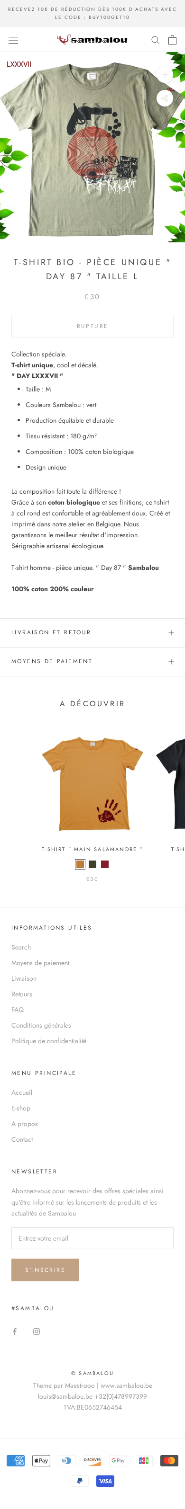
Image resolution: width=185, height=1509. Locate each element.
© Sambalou (92, 1373)
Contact (22, 1139)
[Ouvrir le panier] (172, 39)
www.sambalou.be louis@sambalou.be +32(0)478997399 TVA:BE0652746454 (95, 1396)
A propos (24, 1123)
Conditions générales (41, 1025)
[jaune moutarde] (80, 864)
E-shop (20, 1108)
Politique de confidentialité (48, 1041)
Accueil (21, 1092)
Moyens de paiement (51, 661)
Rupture (93, 326)
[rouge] (105, 864)
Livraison (24, 978)
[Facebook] (14, 1330)
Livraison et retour (51, 632)
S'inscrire (45, 1270)
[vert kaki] (92, 864)
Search (21, 947)
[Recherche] (155, 40)
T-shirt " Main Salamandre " (92, 849)
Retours (21, 994)
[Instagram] (36, 1330)
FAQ (17, 1009)
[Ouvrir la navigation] (13, 40)
